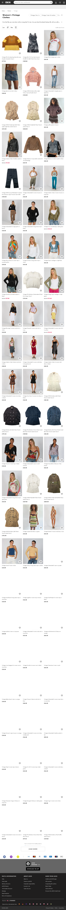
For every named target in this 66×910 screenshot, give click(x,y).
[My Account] (56, 2)
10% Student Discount (7, 888)
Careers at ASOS (28, 881)
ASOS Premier (5, 886)
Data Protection (5, 893)
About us (26, 879)
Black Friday (48, 886)
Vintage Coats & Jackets (48, 15)
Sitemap (4, 891)
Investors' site (27, 886)
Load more (33, 849)
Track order (4, 881)
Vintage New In (35, 15)
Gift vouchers (48, 881)
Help (3, 879)
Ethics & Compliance (7, 896)
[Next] (62, 15)
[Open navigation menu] (2, 2)
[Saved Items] (60, 2)
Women (9, 11)
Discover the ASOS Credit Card (52, 891)
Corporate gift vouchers (50, 883)
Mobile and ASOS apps (51, 879)
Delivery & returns (6, 883)
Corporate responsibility (29, 883)
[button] (19, 904)
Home (3, 11)
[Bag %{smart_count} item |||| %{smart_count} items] (64, 2)
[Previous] (28, 15)
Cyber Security (27, 888)
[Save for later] (20, 53)
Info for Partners (49, 888)
